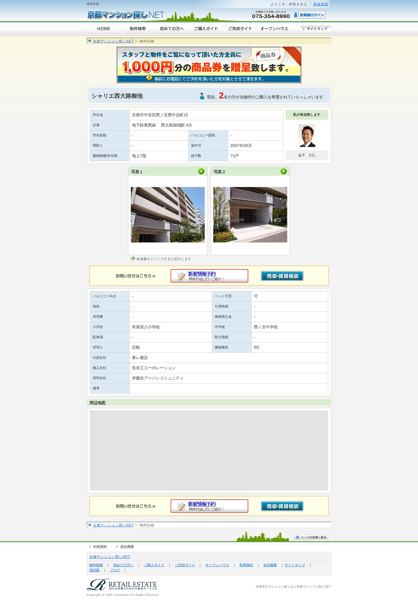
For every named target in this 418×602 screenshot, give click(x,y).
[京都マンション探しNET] (126, 18)
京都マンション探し (311, 586)
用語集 (94, 570)
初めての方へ (123, 565)
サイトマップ (295, 565)
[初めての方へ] (172, 33)
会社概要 (270, 565)
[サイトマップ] (315, 30)
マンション (276, 586)
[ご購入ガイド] (206, 33)
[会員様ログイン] (310, 18)
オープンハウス (217, 565)
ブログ (115, 570)
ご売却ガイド (185, 565)
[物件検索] (138, 33)
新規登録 (320, 4)
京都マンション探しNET (113, 41)
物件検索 (96, 565)
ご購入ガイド (154, 565)
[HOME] (104, 33)
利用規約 (246, 565)
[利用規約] (98, 547)
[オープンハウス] (274, 33)
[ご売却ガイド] (240, 33)
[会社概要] (125, 547)
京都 (259, 586)
